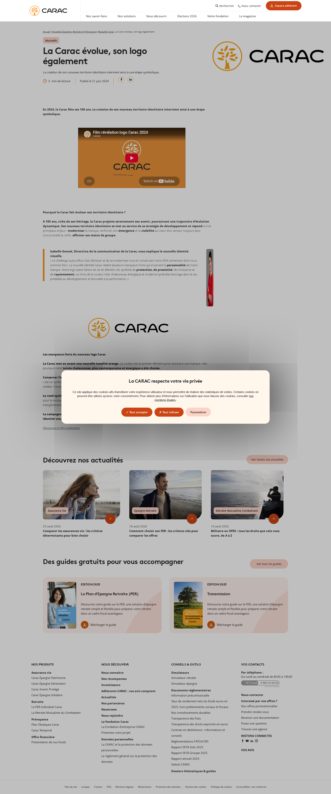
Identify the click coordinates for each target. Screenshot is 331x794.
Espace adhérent (286, 5)
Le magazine (247, 16)
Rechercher (226, 6)
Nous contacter (251, 6)
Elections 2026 (187, 16)
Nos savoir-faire (96, 16)
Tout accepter (138, 412)
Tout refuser (170, 412)
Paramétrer (198, 412)
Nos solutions (127, 16)
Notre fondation (218, 16)
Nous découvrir (156, 16)
